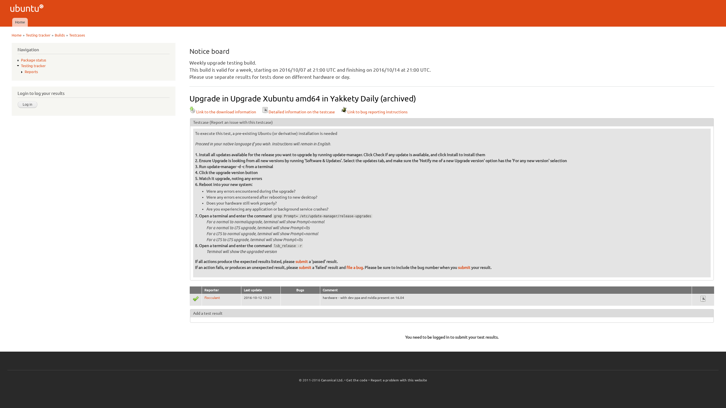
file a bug (355, 267)
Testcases (77, 35)
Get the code (356, 380)
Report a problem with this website (399, 380)
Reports (31, 72)
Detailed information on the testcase (302, 112)
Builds (60, 35)
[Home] (27, 9)
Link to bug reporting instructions (377, 112)
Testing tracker (38, 35)
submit (302, 261)
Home (20, 22)
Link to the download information (226, 112)
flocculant (212, 297)
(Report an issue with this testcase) (241, 122)
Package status (33, 60)
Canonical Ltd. (332, 380)
